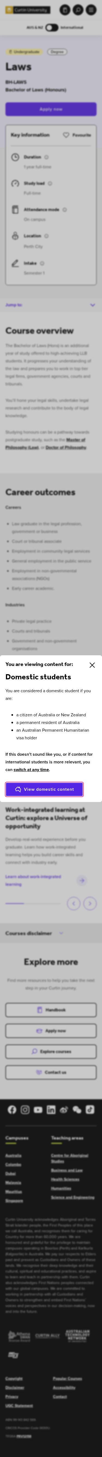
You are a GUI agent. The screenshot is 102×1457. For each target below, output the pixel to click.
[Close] (92, 665)
